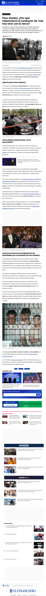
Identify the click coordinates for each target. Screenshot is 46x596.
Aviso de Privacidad (32, 595)
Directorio (19, 595)
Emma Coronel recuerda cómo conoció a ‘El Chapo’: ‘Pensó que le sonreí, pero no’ (35, 423)
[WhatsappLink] (22, 404)
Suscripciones (25, 595)
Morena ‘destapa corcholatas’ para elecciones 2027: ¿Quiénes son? (15, 423)
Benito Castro (37, 74)
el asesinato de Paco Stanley (25, 68)
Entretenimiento (6, 14)
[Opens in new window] (10, 452)
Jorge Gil (30, 74)
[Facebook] (39, 1)
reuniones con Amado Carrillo (31, 194)
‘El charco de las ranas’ (24, 88)
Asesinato (20, 368)
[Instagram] (41, 1)
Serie (16, 368)
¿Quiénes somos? (13, 595)
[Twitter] (40, 1)
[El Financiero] (10, 3)
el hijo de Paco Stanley (16, 360)
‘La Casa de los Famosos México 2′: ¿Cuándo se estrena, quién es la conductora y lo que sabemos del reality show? (11, 386)
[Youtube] (43, 1)
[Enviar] (38, 395)
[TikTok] (44, 1)
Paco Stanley (27, 368)
